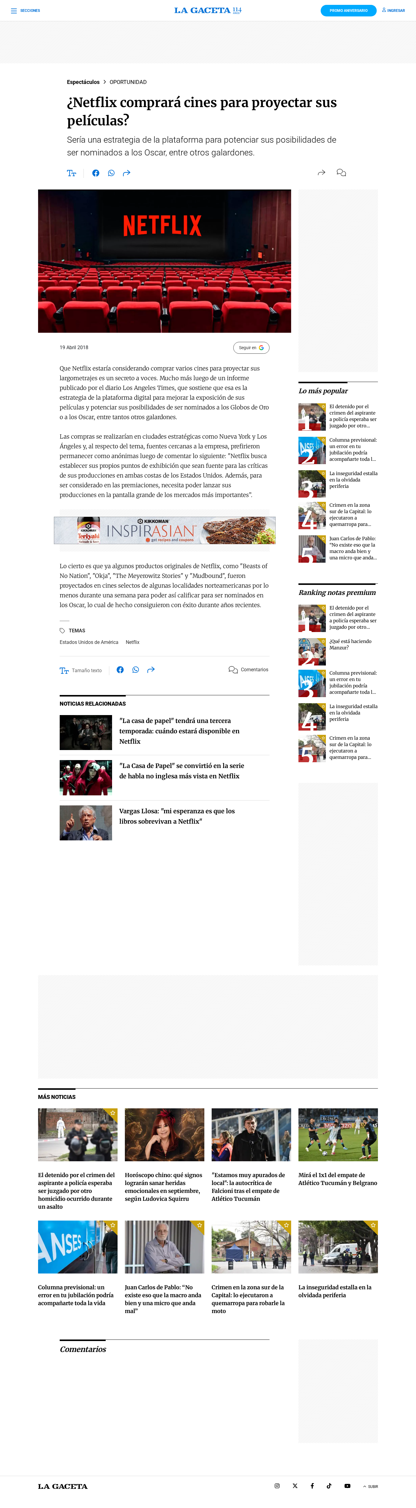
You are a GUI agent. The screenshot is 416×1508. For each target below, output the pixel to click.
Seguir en (247, 347)
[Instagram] (277, 1486)
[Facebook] (312, 1486)
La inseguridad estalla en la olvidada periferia (354, 480)
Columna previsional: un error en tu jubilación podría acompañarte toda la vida (353, 452)
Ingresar (396, 11)
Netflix (132, 642)
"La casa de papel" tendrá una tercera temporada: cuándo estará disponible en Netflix (179, 731)
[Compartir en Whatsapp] (111, 174)
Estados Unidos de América (89, 642)
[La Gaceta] (208, 10)
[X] (295, 1486)
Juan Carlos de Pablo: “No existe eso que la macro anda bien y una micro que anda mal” (353, 551)
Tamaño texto (87, 670)
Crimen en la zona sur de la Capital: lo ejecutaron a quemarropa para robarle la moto (351, 517)
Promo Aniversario (349, 11)
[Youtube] (347, 1486)
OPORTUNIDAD (128, 82)
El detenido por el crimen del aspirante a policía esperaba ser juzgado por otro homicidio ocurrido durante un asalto (76, 1191)
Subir (373, 1487)
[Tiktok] (329, 1486)
